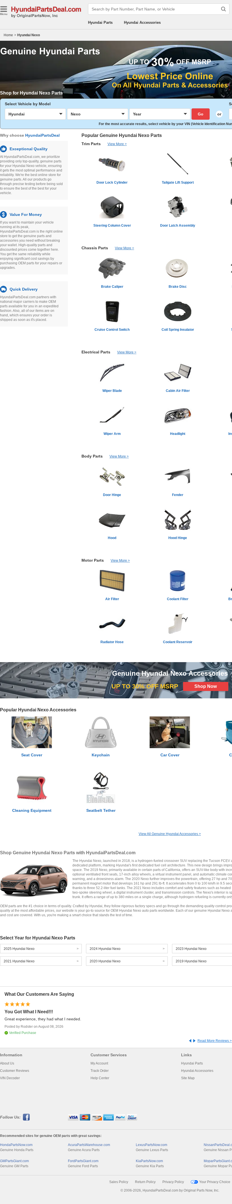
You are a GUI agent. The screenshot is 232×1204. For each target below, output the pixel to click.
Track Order (100, 1071)
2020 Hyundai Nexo (105, 961)
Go (200, 114)
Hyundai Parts (100, 22)
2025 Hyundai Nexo (19, 949)
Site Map (188, 1078)
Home (8, 35)
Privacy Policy (173, 1182)
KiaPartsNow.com (149, 1161)
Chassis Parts (94, 248)
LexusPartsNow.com (151, 1145)
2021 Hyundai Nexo (19, 961)
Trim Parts (91, 143)
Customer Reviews (14, 1071)
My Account (99, 1063)
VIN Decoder (10, 1078)
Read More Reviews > (214, 1041)
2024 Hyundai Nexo (105, 949)
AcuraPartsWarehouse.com (89, 1145)
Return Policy (145, 1182)
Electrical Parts (95, 352)
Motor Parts (92, 560)
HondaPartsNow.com (16, 1145)
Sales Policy (118, 1182)
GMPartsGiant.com (14, 1161)
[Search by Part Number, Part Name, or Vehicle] (223, 9)
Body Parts (92, 456)
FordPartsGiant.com (83, 1161)
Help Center (100, 1078)
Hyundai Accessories (142, 22)
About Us (7, 1063)
